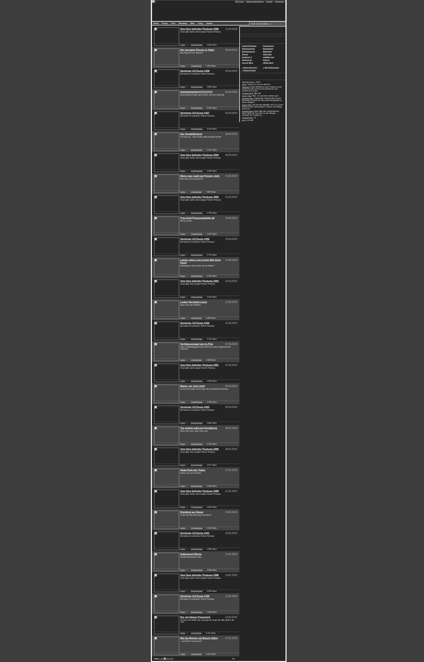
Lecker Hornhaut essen (193, 302)
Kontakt (269, 1)
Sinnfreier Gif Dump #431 (194, 533)
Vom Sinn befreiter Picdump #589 (199, 491)
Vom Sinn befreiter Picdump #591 (199, 365)
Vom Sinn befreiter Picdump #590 (199, 449)
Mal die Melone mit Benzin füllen (199, 638)
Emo (192, 23)
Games (209, 23)
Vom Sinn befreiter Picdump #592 (199, 281)
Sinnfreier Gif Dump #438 (194, 70)
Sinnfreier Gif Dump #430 (194, 596)
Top (233, 659)
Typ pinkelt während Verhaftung (198, 428)
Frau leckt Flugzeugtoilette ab (197, 218)
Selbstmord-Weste (191, 554)
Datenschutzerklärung (255, 1)
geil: (243, 120)
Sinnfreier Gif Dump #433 (194, 407)
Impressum (279, 1)
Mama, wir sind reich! (192, 386)
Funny (165, 23)
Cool (173, 23)
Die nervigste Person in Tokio (197, 49)
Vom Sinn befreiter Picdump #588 (199, 575)
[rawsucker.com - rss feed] (234, 1)
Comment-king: (247, 93)
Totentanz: (246, 87)
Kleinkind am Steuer (192, 512)
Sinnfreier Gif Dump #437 (194, 112)
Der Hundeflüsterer (191, 133)
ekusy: (244, 84)
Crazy (200, 23)
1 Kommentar (196, 66)
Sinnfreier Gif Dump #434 (194, 323)
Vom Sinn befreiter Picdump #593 (199, 197)
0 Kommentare (197, 45)
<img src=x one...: (249, 82)
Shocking (183, 23)
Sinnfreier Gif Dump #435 (194, 239)
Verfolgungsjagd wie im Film (196, 344)
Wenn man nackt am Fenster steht (199, 176)
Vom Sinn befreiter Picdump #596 (199, 28)
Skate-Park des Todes (192, 470)
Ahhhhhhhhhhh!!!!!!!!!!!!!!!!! (196, 91)
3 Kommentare (197, 570)
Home (156, 23)
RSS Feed (239, 1)
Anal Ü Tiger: (247, 96)
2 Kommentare (197, 234)
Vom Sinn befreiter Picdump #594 (199, 155)
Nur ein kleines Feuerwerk (195, 617)
